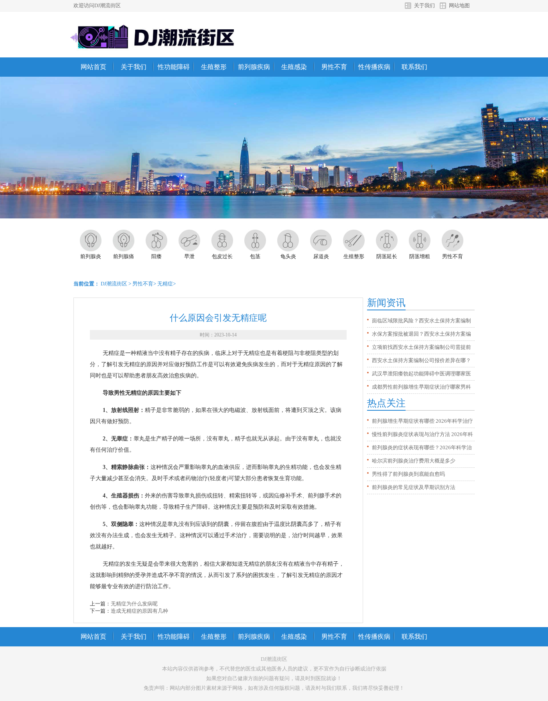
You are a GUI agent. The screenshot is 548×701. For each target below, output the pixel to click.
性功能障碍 (174, 66)
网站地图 (459, 5)
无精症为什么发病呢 (134, 604)
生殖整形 (214, 66)
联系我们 (414, 66)
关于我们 (424, 5)
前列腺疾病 (254, 66)
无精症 (165, 284)
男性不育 (334, 66)
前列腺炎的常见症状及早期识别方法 (413, 487)
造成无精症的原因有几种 (139, 611)
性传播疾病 (374, 66)
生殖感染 (294, 66)
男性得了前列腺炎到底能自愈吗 (408, 474)
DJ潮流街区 (114, 284)
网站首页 (93, 66)
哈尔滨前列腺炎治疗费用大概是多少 (413, 461)
